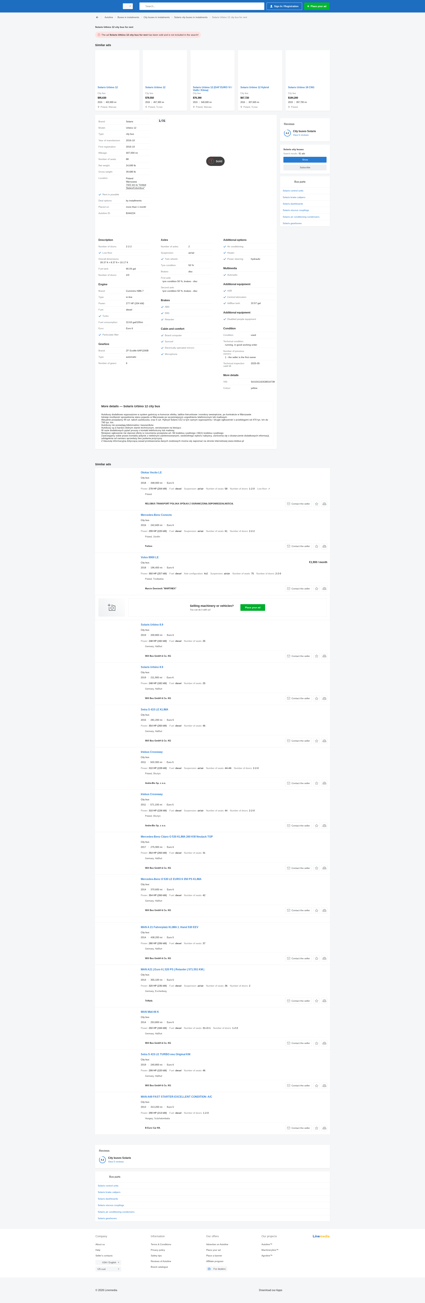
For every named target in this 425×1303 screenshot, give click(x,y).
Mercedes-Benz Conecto (156, 515)
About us (100, 1244)
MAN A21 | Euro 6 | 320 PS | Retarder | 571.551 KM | (172, 969)
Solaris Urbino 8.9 (152, 624)
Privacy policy (158, 1250)
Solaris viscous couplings (296, 210)
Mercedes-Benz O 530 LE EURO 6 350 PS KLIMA (171, 879)
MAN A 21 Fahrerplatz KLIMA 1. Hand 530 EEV (169, 927)
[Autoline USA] (107, 6)
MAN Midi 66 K (150, 1011)
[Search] (143, 6)
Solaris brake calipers (294, 197)
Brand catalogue (159, 1267)
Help (97, 1250)
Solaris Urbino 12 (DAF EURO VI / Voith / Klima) (212, 88)
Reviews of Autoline (161, 1261)
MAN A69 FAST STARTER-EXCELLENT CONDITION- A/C (176, 1096)
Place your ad (252, 607)
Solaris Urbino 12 (108, 87)
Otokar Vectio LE (151, 472)
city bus (130, 134)
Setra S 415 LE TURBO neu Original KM (165, 1054)
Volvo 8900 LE (150, 557)
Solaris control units (293, 190)
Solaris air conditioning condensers (301, 216)
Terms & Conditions (161, 1244)
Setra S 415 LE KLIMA (154, 709)
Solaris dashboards (293, 203)
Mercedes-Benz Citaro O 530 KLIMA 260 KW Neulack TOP (177, 836)
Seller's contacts (104, 1255)
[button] (316, 504)
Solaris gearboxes (292, 223)
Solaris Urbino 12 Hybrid (254, 87)
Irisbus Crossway (152, 752)
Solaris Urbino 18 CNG (301, 87)
